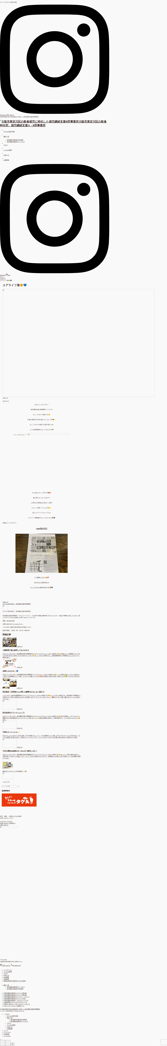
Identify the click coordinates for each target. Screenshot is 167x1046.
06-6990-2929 (16, 965)
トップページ (7, 970)
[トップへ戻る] (0, 1039)
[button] (19, 786)
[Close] (12, 1044)
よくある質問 (7, 972)
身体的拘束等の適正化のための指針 (14, 981)
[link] (42, 563)
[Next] (7, 1043)
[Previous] (2, 1043)
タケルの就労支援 (12, 1016)
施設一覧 (6, 985)
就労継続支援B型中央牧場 (15, 989)
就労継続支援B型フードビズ (16, 987)
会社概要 (6, 977)
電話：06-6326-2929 (9, 620)
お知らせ (5, 602)
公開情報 (6, 979)
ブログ (5, 973)
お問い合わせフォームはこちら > (13, 624)
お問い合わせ (10, 115)
